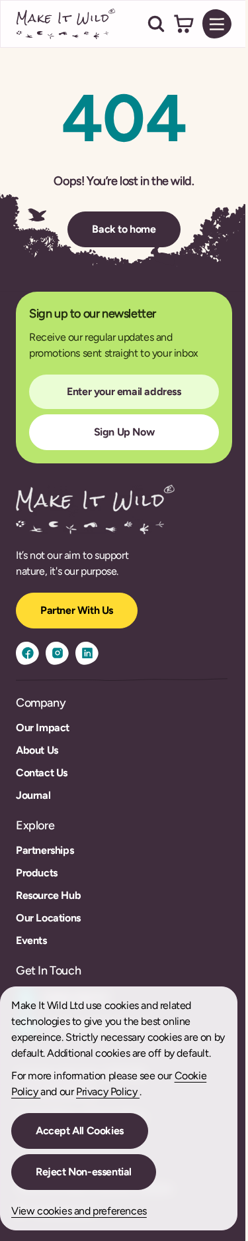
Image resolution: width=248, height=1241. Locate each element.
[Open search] (156, 24)
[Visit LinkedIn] (87, 653)
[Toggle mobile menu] (216, 23)
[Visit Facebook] (27, 653)
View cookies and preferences (79, 1211)
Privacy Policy (108, 1091)
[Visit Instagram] (57, 653)
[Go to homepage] (66, 24)
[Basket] (183, 23)
